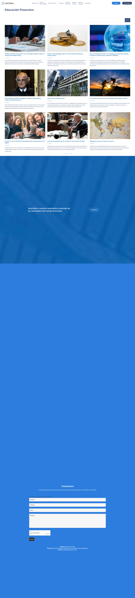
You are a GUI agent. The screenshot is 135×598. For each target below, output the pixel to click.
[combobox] (107, 20)
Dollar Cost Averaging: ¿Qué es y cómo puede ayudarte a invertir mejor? (65, 54)
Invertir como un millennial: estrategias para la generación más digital (25, 142)
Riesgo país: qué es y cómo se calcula (102, 141)
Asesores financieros (68, 3)
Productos (61, 3)
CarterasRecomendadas (43, 3)
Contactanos (88, 3)
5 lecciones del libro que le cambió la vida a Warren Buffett (66, 141)
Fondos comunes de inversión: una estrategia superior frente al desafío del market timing (24, 54)
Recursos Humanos (74, 3)
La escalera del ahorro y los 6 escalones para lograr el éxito (108, 98)
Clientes (116, 3)
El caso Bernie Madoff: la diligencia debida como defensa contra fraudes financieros (23, 99)
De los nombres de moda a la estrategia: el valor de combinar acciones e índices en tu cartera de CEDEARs (109, 54)
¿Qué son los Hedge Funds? (56, 98)
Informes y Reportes (80, 3)
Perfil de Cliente (52, 3)
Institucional (35, 3)
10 (70, 153)
